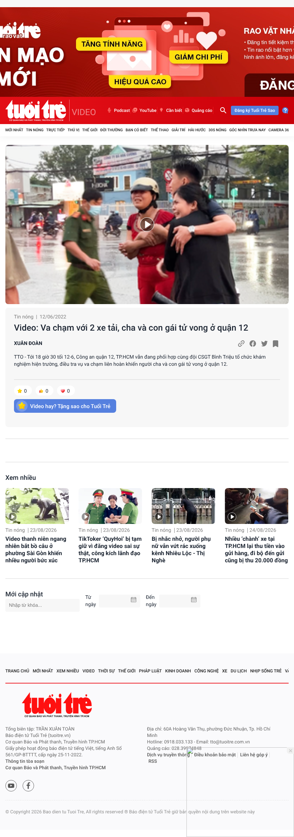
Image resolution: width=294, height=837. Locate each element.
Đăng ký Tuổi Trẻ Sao (254, 110)
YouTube (147, 110)
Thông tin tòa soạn (24, 761)
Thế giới (90, 130)
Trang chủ (17, 670)
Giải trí (178, 130)
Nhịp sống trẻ (266, 670)
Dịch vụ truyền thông (168, 755)
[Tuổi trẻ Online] (58, 705)
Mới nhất (14, 130)
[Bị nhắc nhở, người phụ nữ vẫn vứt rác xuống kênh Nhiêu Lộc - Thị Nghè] (183, 506)
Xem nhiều (20, 478)
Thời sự (106, 670)
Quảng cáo (202, 110)
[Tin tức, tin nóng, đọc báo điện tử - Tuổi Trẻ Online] (37, 110)
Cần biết (174, 110)
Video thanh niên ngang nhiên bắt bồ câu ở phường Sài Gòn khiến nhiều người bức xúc (35, 549)
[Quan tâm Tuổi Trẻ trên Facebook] (28, 785)
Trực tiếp (55, 130)
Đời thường (111, 130)
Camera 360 (280, 130)
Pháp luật (150, 670)
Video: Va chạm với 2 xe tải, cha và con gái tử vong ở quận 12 (131, 328)
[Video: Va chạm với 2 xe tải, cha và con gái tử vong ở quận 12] (147, 224)
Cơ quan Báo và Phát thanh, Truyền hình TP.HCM (55, 768)
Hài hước (197, 130)
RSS (152, 761)
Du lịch (239, 670)
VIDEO (84, 112)
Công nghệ (206, 670)
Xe (224, 670)
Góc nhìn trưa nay (247, 130)
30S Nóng (217, 130)
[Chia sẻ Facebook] (252, 343)
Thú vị (73, 130)
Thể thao (160, 130)
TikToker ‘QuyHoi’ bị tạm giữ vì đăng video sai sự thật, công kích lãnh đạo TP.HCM (110, 549)
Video (88, 670)
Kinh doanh (178, 670)
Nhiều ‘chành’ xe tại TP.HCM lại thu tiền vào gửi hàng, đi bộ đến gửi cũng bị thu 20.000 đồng (256, 549)
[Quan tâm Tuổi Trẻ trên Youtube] (11, 785)
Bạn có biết (136, 130)
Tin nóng (35, 130)
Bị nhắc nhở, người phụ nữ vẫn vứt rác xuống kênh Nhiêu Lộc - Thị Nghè (181, 549)
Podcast (122, 110)
